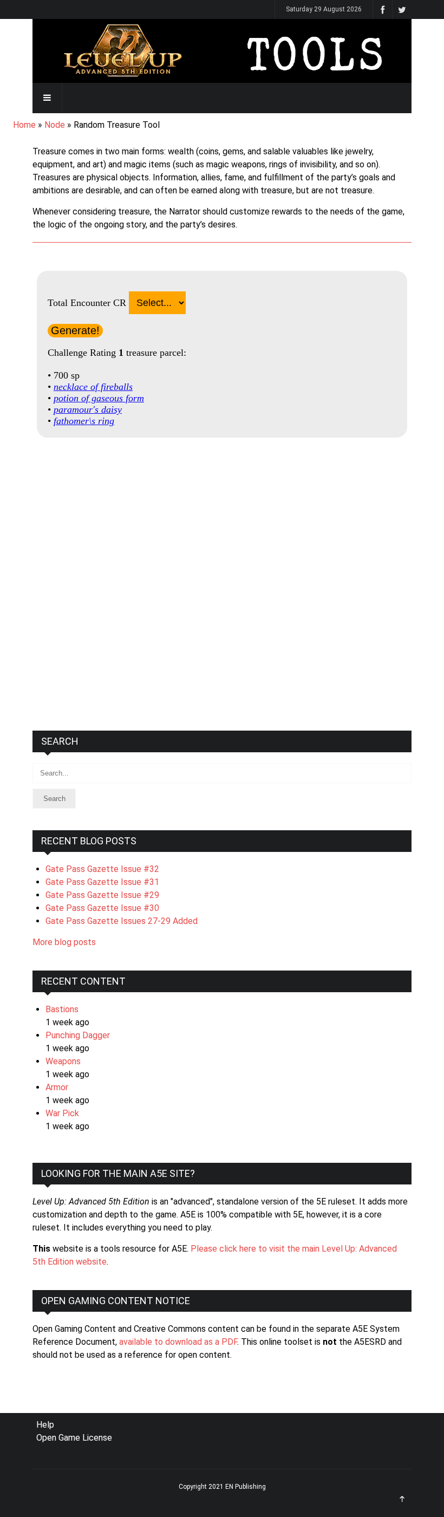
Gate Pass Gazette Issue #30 (102, 908)
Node (54, 125)
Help (45, 1425)
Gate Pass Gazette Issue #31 (102, 882)
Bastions (62, 1009)
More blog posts (64, 942)
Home (24, 125)
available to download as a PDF (178, 1342)
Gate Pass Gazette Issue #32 (102, 869)
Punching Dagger (77, 1035)
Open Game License (74, 1438)
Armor (56, 1087)
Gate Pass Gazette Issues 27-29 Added (121, 921)
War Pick (62, 1113)
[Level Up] (222, 51)
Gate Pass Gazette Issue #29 (102, 895)
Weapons (63, 1061)
